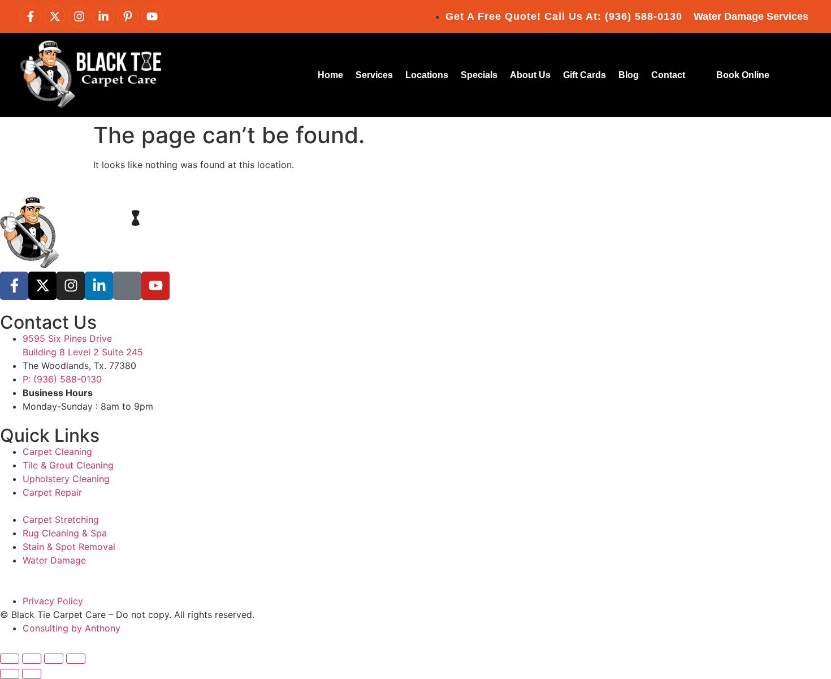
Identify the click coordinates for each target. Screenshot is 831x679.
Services (374, 75)
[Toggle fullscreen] (31, 659)
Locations (426, 75)
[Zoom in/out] (9, 659)
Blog (628, 75)
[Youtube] (152, 16)
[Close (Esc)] (75, 659)
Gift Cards (584, 75)
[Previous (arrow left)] (9, 674)
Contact (668, 75)
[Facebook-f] (30, 16)
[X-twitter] (55, 16)
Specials (479, 75)
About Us (530, 75)
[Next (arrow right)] (31, 674)
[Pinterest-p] (127, 16)
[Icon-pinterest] (127, 286)
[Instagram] (79, 16)
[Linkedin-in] (103, 16)
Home (330, 75)
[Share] (53, 659)
